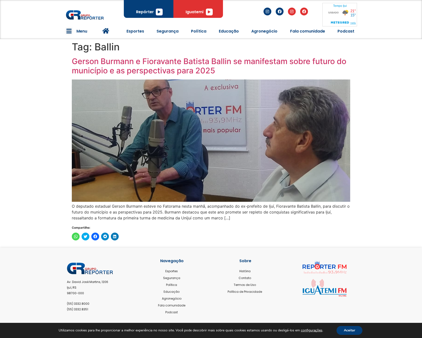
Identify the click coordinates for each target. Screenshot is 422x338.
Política (198, 31)
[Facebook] (280, 11)
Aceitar (349, 330)
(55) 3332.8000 (78, 304)
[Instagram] (267, 11)
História (245, 271)
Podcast (346, 31)
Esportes (135, 31)
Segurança (168, 31)
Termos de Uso (245, 285)
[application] (159, 12)
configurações (311, 330)
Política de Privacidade (245, 292)
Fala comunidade (307, 31)
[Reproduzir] (159, 12)
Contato (245, 278)
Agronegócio (264, 31)
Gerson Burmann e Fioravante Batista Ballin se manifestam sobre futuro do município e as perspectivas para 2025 (209, 65)
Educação (229, 31)
